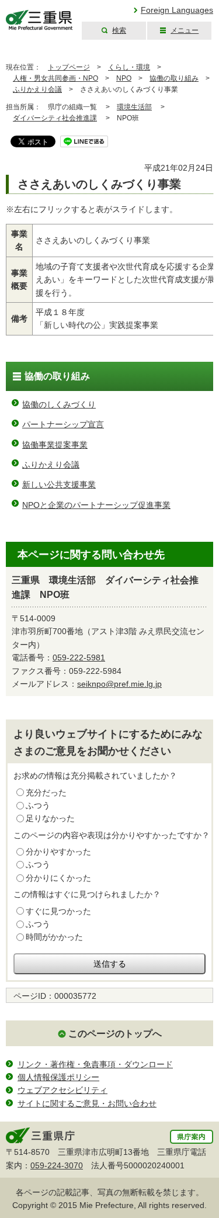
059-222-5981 (79, 657)
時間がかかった (54, 937)
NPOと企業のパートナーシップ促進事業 (96, 505)
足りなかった (50, 818)
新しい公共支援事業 (59, 484)
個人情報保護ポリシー (58, 1077)
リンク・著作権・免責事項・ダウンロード (95, 1064)
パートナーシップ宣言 (63, 424)
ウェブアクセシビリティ (62, 1090)
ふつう (38, 805)
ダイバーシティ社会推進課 (55, 118)
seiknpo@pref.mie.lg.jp (119, 683)
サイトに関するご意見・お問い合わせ (87, 1103)
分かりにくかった (58, 878)
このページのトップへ (115, 1034)
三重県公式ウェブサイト (39, 20)
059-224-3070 (56, 1165)
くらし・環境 (129, 67)
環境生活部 (134, 107)
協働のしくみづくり (59, 404)
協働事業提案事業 (55, 444)
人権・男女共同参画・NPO (55, 78)
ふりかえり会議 (37, 89)
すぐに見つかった (58, 911)
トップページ (69, 67)
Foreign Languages (177, 10)
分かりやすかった (58, 851)
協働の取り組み (174, 78)
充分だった (46, 792)
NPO (123, 78)
